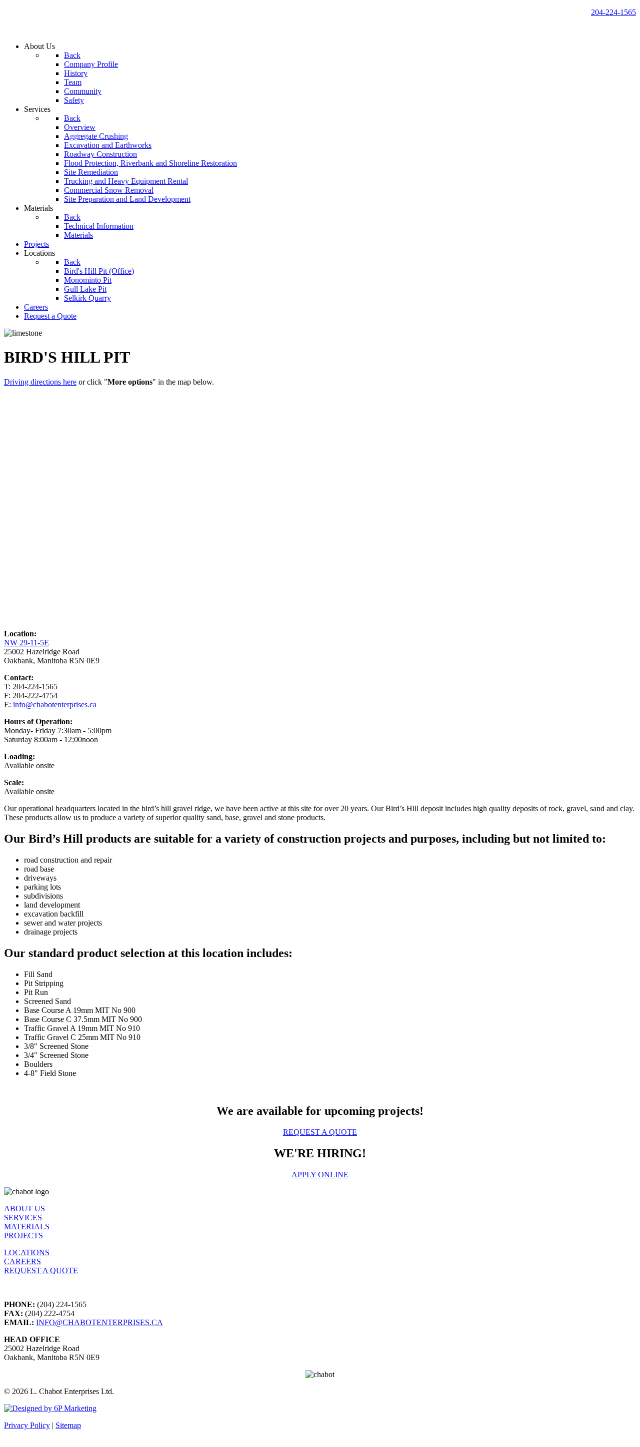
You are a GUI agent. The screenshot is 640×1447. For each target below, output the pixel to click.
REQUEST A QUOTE (320, 1132)
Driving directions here (40, 382)
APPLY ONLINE (320, 1174)
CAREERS (22, 1261)
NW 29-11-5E (26, 642)
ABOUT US (24, 1208)
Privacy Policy (27, 1425)
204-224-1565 (613, 12)
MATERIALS (27, 1226)
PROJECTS (23, 1235)
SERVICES (23, 1217)
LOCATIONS (27, 1252)
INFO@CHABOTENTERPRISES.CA (99, 1322)
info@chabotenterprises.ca (54, 704)
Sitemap (68, 1425)
